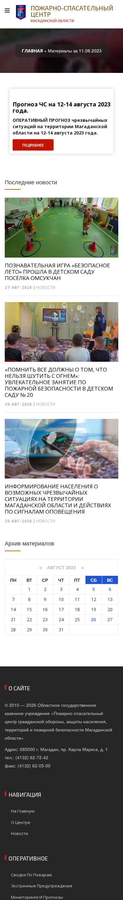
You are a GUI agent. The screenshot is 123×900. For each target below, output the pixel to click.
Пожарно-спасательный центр (72, 13)
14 (13, 609)
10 (61, 599)
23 (45, 620)
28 (13, 630)
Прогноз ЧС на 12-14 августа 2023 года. (61, 107)
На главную (23, 811)
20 (110, 609)
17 (61, 609)
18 (77, 609)
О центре (20, 822)
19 (93, 609)
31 (61, 630)
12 (93, 599)
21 (13, 620)
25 (77, 620)
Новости (45, 287)
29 (29, 630)
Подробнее (33, 145)
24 (61, 620)
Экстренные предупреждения (41, 886)
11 (77, 599)
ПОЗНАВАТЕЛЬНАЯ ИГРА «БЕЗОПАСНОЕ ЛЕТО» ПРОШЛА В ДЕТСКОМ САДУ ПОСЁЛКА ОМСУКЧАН (57, 271)
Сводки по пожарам (31, 875)
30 (45, 630)
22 (29, 620)
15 (29, 609)
